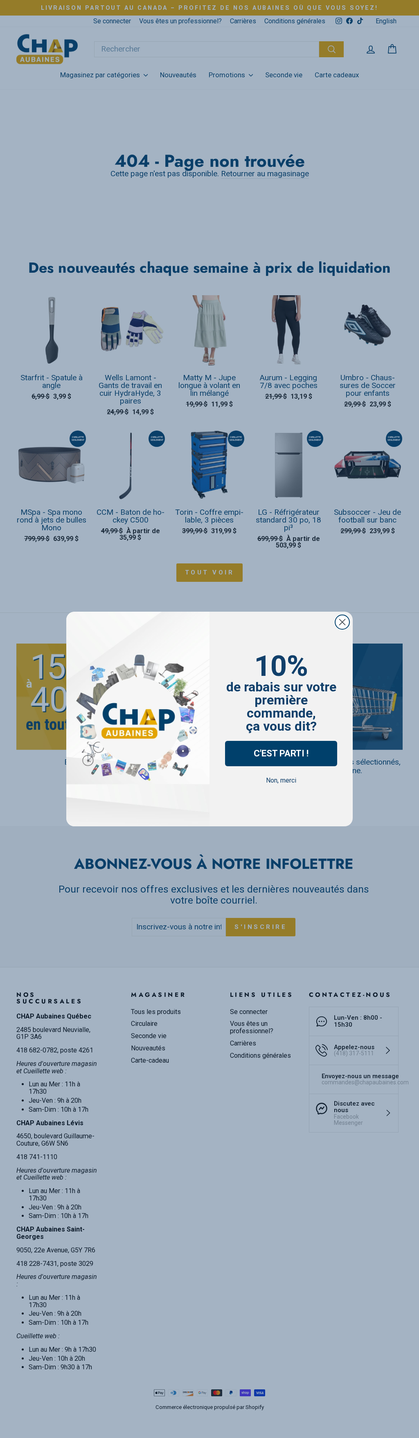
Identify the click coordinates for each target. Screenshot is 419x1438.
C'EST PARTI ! (281, 753)
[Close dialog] (342, 622)
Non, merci (281, 780)
